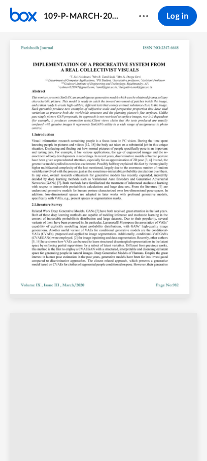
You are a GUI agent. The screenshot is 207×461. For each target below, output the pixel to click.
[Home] (23, 16)
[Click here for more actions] (144, 16)
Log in (177, 16)
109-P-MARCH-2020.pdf (82, 16)
